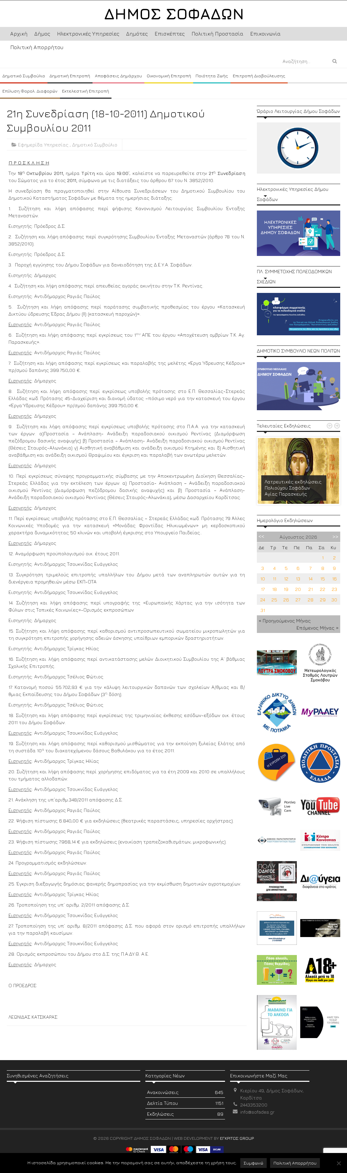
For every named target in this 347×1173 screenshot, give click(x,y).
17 (263, 589)
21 (310, 589)
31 (263, 610)
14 (310, 578)
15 (322, 578)
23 (334, 589)
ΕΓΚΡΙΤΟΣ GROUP (237, 1138)
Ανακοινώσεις (185, 1092)
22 (322, 589)
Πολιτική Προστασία (217, 34)
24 (262, 599)
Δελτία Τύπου (185, 1103)
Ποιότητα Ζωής (212, 75)
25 (274, 599)
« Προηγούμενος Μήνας (285, 620)
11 (274, 578)
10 (262, 578)
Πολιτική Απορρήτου (36, 47)
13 (298, 578)
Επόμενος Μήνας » (318, 628)
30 (334, 599)
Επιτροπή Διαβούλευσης (259, 75)
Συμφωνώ (253, 1163)
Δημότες (137, 34)
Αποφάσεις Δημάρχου (118, 75)
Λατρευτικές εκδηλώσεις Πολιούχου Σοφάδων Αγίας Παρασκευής (293, 488)
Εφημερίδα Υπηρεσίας (43, 144)
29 (323, 599)
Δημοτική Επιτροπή (69, 75)
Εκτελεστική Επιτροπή (85, 91)
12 (286, 578)
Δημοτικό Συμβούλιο (23, 75)
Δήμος (42, 34)
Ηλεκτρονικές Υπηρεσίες (88, 34)
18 (274, 589)
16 (334, 578)
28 (310, 599)
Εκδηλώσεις (185, 1114)
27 (297, 599)
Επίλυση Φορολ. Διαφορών (30, 91)
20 (298, 589)
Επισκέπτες (170, 34)
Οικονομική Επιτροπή (169, 75)
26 (286, 599)
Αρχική (18, 34)
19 (286, 589)
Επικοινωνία (265, 34)
